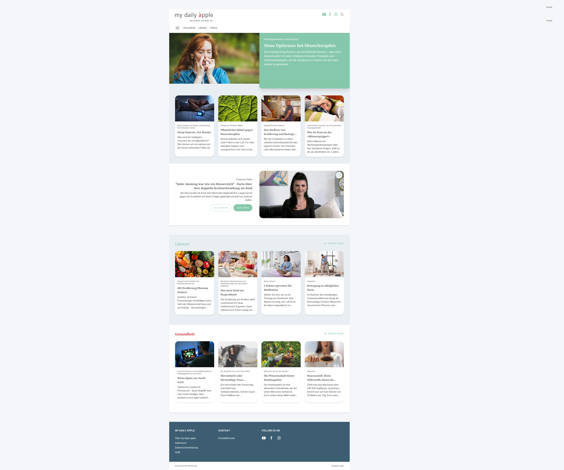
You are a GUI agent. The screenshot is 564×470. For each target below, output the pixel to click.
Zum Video (243, 208)
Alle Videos (221, 208)
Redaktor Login (337, 466)
